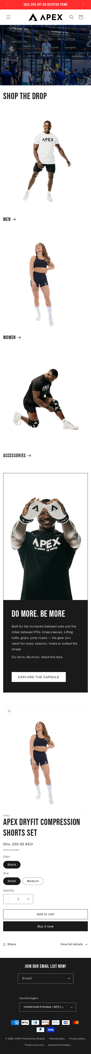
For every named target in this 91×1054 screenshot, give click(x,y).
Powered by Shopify (33, 1038)
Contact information (59, 1045)
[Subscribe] (68, 978)
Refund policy (57, 1038)
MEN (7, 219)
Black (12, 864)
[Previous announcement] (7, 4)
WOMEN (9, 338)
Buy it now (45, 926)
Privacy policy (77, 1038)
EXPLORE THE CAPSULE (38, 677)
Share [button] (11, 944)
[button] (8, 17)
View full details (72, 944)
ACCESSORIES (14, 456)
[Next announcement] (83, 4)
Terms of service (34, 1045)
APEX (18, 1038)
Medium (33, 881)
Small (12, 881)
